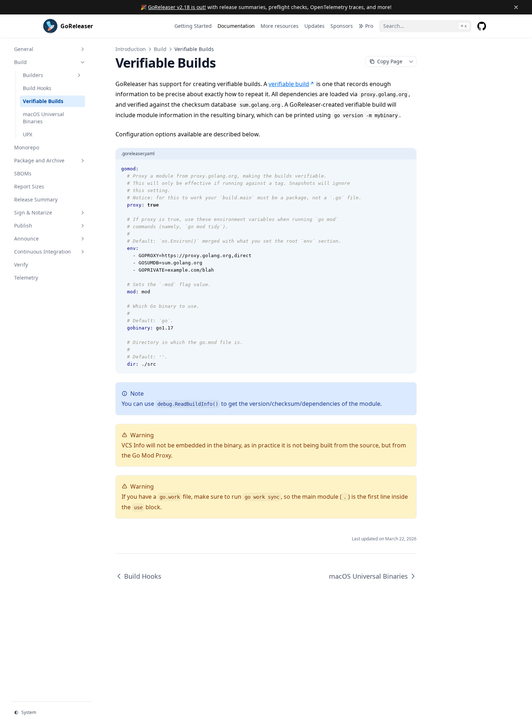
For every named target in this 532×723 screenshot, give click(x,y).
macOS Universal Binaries (368, 576)
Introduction (130, 49)
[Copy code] (407, 168)
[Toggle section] (82, 49)
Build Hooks (142, 576)
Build (160, 49)
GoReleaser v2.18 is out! (177, 7)
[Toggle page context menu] (411, 61)
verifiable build (289, 84)
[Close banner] (516, 7)
